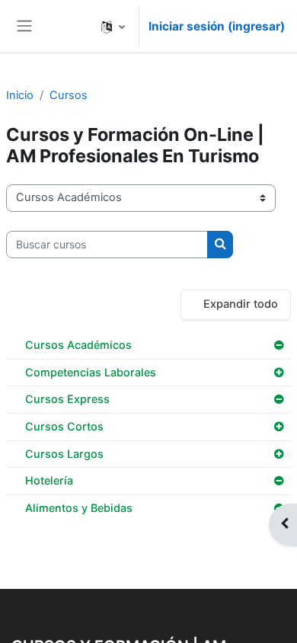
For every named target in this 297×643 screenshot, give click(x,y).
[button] (113, 26)
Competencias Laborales (90, 372)
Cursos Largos (64, 453)
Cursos (69, 95)
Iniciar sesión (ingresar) (216, 26)
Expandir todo (240, 304)
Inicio (20, 95)
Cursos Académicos (78, 344)
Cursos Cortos (64, 426)
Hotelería (49, 480)
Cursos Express (67, 398)
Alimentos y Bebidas (79, 507)
